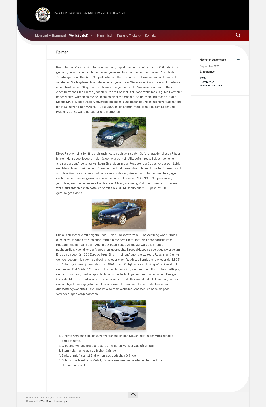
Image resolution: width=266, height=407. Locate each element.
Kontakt (150, 35)
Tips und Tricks (127, 35)
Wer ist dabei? (78, 35)
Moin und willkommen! (50, 35)
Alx (68, 401)
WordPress (46, 401)
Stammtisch (104, 35)
